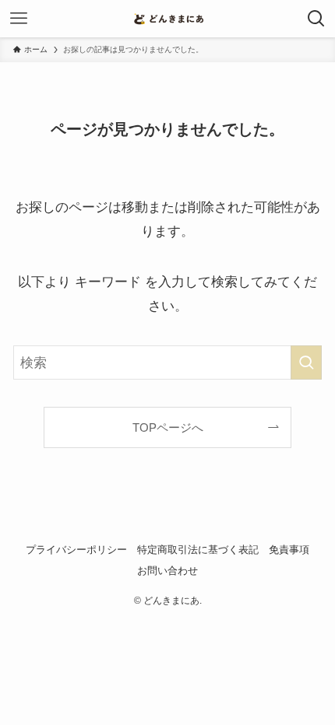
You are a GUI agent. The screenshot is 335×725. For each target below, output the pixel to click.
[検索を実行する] (306, 362)
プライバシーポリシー (76, 549)
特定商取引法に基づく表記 (198, 549)
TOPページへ (167, 427)
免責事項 (289, 549)
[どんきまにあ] (167, 18)
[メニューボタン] (18, 18)
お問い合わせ (167, 570)
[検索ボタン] (316, 18)
